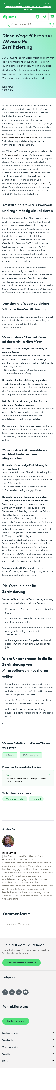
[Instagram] (12, 992)
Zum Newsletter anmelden (21, 962)
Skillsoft (46, 183)
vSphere (35, 798)
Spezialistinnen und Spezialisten (19, 137)
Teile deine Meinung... (17, 923)
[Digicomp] (9, 17)
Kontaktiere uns (15, 1021)
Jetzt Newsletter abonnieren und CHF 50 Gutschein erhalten (28, 8)
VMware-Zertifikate (14, 798)
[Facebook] (5, 992)
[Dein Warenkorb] (52, 16)
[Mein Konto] (37, 16)
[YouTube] (26, 992)
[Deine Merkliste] (45, 16)
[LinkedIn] (19, 992)
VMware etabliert (11, 154)
